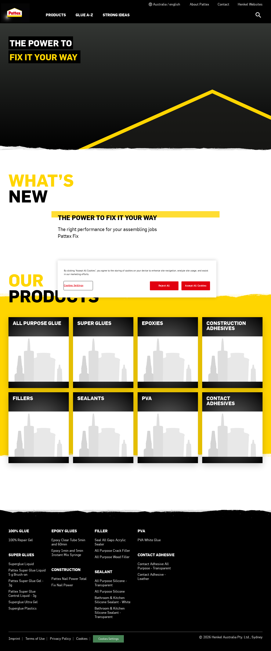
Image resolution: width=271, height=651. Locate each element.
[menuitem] (55, 15)
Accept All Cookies (195, 285)
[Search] (258, 15)
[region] (137, 278)
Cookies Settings (108, 638)
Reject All (164, 285)
